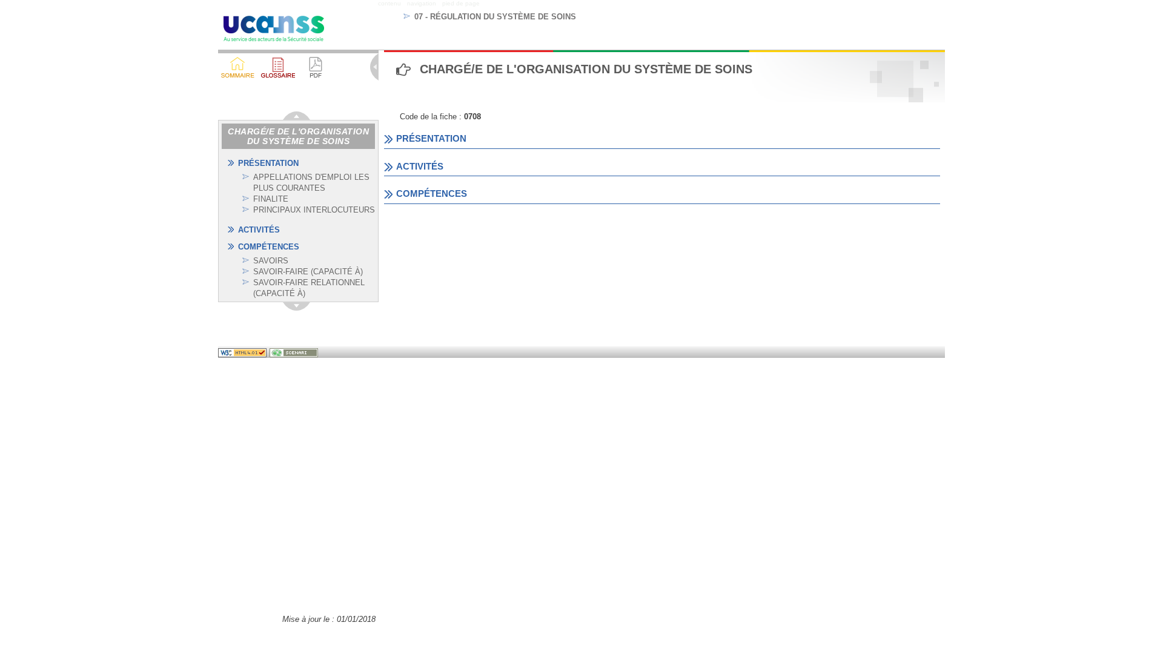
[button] (277, 67)
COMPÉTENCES (268, 246)
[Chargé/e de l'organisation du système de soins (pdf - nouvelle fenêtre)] (315, 67)
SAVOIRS (270, 260)
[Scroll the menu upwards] (296, 115)
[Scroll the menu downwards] (296, 306)
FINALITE (270, 198)
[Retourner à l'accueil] (237, 67)
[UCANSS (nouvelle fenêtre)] (274, 30)
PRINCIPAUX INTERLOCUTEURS (314, 209)
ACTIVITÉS (259, 229)
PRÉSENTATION (268, 163)
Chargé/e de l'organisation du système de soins (298, 136)
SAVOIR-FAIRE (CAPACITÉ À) (308, 271)
